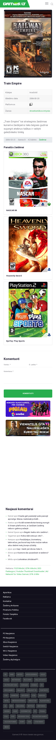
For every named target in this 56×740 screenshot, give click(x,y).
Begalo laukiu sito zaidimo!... (36, 532)
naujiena (20, 706)
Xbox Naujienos (10, 642)
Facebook (7, 618)
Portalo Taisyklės (10, 614)
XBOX (6, 727)
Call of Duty (40, 680)
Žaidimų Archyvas (11, 605)
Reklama (7, 597)
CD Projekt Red (10, 685)
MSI (11, 706)
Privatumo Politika (11, 610)
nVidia (7, 711)
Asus (43, 674)
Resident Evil (23, 716)
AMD (12, 674)
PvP (12, 716)
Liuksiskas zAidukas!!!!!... (28, 559)
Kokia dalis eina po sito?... (32, 536)
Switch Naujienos (10, 646)
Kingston (32, 701)
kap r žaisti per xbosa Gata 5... (30, 549)
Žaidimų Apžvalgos (11, 659)
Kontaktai (7, 601)
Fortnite (44, 690)
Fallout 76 (32, 690)
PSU (6, 716)
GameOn (14, 695)
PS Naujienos (8, 638)
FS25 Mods (19, 568)
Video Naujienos (10, 655)
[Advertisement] (28, 476)
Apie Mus (7, 592)
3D (5, 674)
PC (35, 711)
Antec (19, 674)
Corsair (24, 685)
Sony (22, 722)
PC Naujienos (8, 633)
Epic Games (9, 690)
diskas (34, 685)
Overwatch (25, 711)
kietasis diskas (18, 701)
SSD (29, 722)
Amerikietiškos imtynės (40, 111)
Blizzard (27, 680)
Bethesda (16, 680)
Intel (6, 701)
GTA (33, 695)
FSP (5, 695)
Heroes (42, 695)
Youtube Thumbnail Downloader (30, 571)
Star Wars (39, 722)
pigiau (42, 711)
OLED (15, 711)
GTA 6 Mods (31, 568)
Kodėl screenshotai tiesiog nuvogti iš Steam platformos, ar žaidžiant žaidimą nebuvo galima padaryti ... (28, 525)
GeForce (25, 695)
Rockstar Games (40, 716)
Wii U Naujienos (10, 651)
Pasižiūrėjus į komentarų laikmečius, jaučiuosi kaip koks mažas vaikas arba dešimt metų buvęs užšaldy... (27, 542)
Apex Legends (31, 674)
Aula (6, 680)
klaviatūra (44, 701)
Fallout (20, 690)
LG (5, 706)
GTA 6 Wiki (34, 574)
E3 (42, 685)
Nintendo (41, 706)
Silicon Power (10, 722)
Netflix (31, 706)
